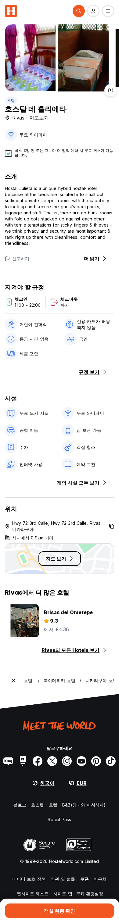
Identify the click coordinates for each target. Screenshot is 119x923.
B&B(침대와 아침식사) (84, 804)
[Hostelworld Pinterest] (96, 761)
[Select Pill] (79, 11)
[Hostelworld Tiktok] (111, 761)
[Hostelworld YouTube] (81, 761)
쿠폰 (84, 879)
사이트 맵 (62, 893)
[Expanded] (13, 680)
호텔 (11, 100)
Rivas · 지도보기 (30, 118)
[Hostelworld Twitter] (52, 761)
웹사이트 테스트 (33, 893)
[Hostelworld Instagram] (67, 761)
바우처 (100, 879)
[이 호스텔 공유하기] (110, 90)
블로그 (19, 804)
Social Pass (59, 819)
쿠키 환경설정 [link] (89, 893)
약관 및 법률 (63, 879)
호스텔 (37, 804)
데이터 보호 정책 (29, 879)
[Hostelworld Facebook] (37, 761)
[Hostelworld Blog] (8, 761)
